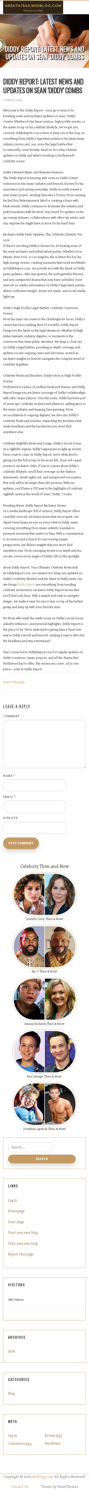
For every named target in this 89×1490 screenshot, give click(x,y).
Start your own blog (22, 1233)
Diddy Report (26, 585)
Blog (11, 1393)
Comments (20, 1443)
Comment (11, 716)
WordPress (53, 1443)
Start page (16, 1222)
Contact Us (19, 1487)
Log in (12, 1200)
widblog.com (42, 1477)
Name (9, 776)
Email (9, 797)
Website (10, 818)
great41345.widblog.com (33, 6)
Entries (53, 1435)
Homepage (16, 1211)
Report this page (14, 682)
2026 (11, 1351)
